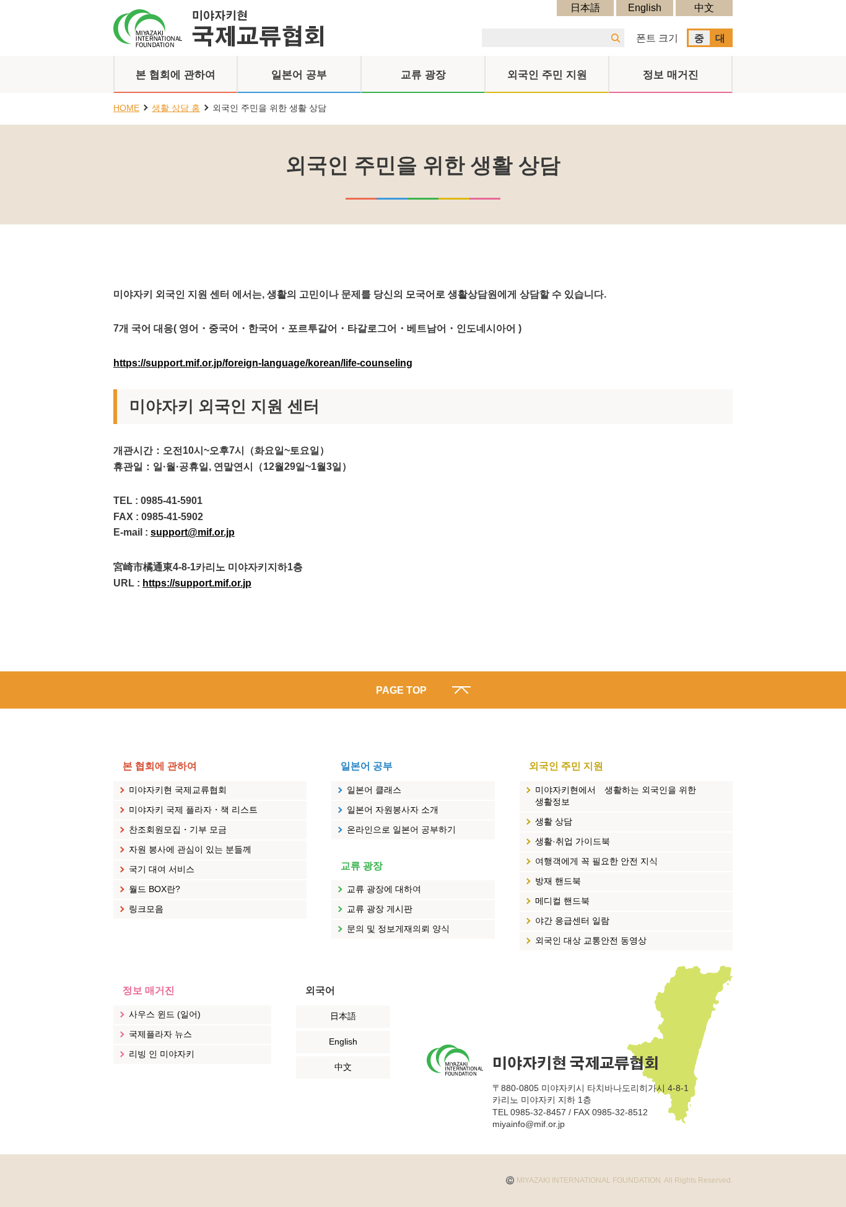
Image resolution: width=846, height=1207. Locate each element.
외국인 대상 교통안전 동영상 (591, 940)
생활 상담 (553, 821)
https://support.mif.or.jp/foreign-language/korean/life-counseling (262, 363)
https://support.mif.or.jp (196, 583)
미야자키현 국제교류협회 (178, 790)
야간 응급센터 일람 (572, 921)
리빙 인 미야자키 (161, 1054)
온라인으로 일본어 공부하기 (401, 829)
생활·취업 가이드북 (572, 841)
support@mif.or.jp (192, 532)
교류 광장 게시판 (379, 909)
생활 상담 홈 (176, 108)
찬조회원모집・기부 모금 (178, 829)
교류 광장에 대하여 (384, 889)
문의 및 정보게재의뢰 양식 (398, 929)
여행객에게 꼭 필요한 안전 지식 (596, 861)
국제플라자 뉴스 (160, 1034)
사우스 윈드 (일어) (165, 1014)
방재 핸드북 (558, 881)
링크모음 (146, 909)
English (644, 7)
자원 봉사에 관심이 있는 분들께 (190, 849)
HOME (126, 108)
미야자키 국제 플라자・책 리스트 (193, 810)
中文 (704, 7)
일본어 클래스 (374, 790)
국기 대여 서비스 (161, 869)
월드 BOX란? (154, 889)
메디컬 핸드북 (562, 901)
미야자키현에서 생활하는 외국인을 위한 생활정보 (615, 796)
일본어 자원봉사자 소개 (392, 810)
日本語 (585, 7)
